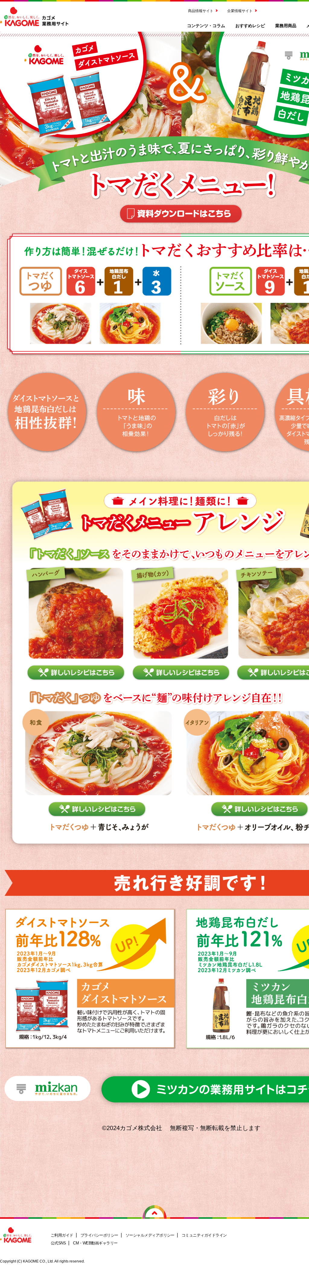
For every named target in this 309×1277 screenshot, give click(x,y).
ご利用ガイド (62, 1235)
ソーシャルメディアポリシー (150, 1235)
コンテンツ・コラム (206, 25)
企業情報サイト (240, 10)
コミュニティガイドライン (204, 1235)
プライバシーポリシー (99, 1235)
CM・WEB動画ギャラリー (95, 1243)
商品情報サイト (200, 10)
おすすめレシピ (250, 25)
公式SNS (58, 1243)
